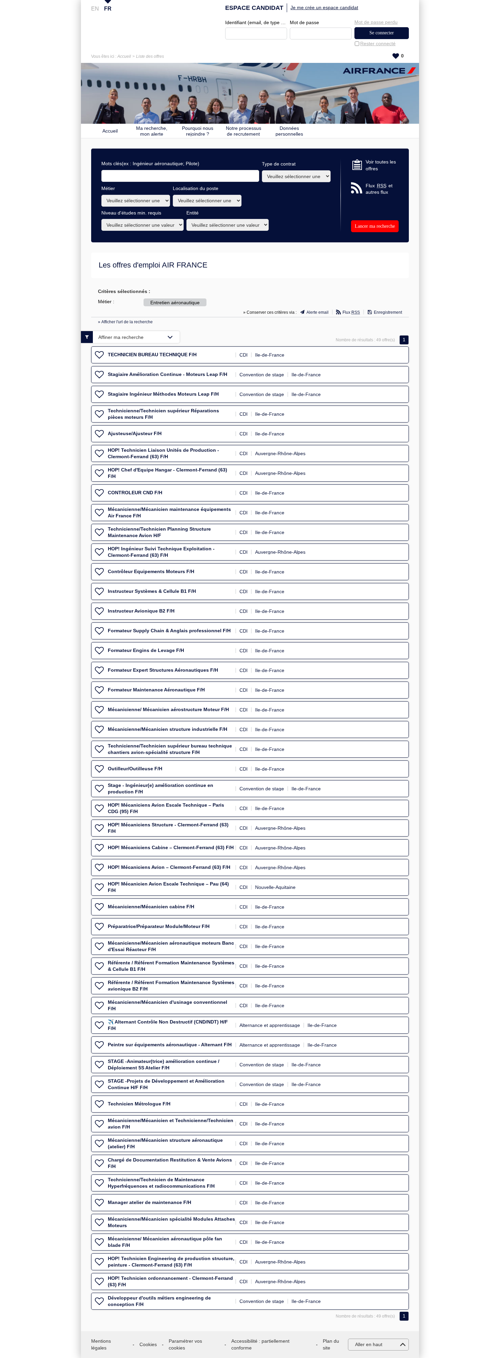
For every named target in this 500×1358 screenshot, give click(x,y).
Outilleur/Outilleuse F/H (135, 768)
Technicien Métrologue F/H (139, 1103)
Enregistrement (388, 312)
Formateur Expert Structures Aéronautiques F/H (163, 670)
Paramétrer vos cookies (185, 1344)
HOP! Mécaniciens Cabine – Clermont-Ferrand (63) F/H (171, 847)
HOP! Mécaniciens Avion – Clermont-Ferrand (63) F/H (169, 867)
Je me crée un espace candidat (324, 7)
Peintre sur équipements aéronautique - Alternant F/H (170, 1044)
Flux (351, 312)
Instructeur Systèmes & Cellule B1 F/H (152, 591)
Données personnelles (289, 130)
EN (95, 9)
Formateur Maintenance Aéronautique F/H (156, 689)
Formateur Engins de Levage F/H (146, 650)
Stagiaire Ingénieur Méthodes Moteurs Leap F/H (163, 394)
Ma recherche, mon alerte (151, 130)
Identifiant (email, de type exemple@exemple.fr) (256, 22)
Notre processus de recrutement (243, 130)
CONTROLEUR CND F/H (135, 492)
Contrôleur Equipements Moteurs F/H (151, 571)
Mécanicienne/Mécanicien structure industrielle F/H (167, 729)
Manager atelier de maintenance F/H (149, 1202)
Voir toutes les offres (381, 165)
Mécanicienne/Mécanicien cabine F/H (151, 906)
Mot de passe (304, 22)
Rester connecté (378, 43)
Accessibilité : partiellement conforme (260, 1344)
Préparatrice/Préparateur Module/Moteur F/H (159, 926)
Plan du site (331, 1344)
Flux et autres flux (379, 189)
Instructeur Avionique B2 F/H (141, 611)
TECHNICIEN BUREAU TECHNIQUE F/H (152, 354)
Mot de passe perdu (376, 22)
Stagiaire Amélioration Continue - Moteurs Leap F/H (167, 374)
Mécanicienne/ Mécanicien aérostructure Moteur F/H (168, 709)
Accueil (124, 56)
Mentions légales (101, 1344)
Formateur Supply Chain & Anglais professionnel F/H (169, 630)
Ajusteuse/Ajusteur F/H (135, 433)
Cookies (148, 1344)
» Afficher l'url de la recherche (125, 322)
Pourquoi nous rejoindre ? (197, 130)
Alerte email (317, 312)
